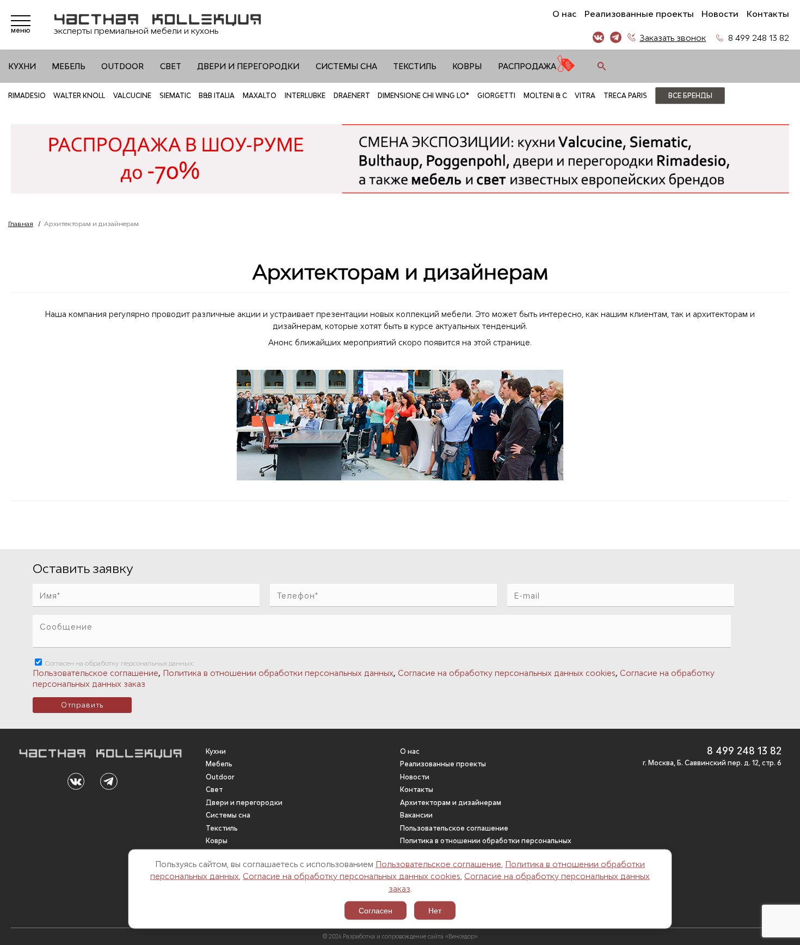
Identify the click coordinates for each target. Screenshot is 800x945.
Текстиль (414, 66)
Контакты (768, 14)
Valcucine (132, 96)
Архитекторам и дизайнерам (450, 802)
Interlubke (305, 96)
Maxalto (259, 96)
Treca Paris (625, 96)
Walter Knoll (79, 96)
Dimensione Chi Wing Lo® (423, 96)
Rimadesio (27, 96)
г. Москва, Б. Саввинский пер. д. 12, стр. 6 (712, 763)
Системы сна (346, 66)
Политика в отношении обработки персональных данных (278, 673)
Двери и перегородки (248, 66)
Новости (720, 14)
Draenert (352, 96)
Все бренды (690, 96)
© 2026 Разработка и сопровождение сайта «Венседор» (400, 936)
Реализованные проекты (639, 14)
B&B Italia (217, 96)
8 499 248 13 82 (758, 37)
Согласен (375, 910)
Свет (170, 66)
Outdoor (122, 66)
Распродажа (527, 66)
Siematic (175, 96)
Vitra (585, 96)
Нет (434, 910)
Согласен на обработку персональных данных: (119, 663)
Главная (20, 224)
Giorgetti (496, 96)
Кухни (22, 66)
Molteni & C (545, 96)
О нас (564, 14)
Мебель (68, 66)
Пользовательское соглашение (438, 863)
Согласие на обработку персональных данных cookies (351, 876)
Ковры (467, 66)
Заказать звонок (672, 37)
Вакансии (416, 815)
